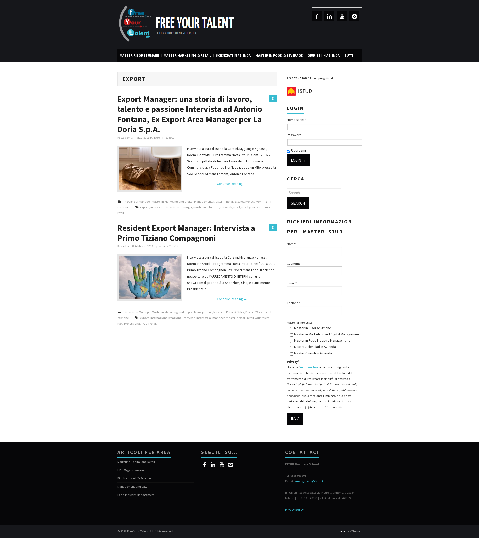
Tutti (349, 55)
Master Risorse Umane (139, 55)
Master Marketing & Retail (187, 55)
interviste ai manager (178, 207)
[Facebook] (317, 16)
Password (294, 135)
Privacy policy (294, 509)
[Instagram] (354, 16)
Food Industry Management (135, 495)
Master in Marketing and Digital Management (182, 201)
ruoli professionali (129, 323)
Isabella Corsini (168, 246)
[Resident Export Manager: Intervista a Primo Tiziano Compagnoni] (150, 277)
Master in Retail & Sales (228, 201)
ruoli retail (150, 323)
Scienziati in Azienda (233, 55)
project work (223, 207)
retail (236, 207)
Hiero (341, 531)
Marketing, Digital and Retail (136, 462)
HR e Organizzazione (131, 470)
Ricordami (298, 150)
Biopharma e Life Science (134, 478)
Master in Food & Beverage (279, 55)
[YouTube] (342, 16)
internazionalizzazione (165, 318)
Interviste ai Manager (136, 201)
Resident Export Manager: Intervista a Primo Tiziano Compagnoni (186, 233)
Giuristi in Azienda (323, 55)
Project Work (253, 201)
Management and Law (132, 486)
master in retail (203, 207)
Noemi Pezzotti (164, 137)
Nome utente (296, 119)
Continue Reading (232, 183)
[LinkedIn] (329, 16)
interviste (156, 207)
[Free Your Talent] (178, 24)
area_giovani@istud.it (309, 481)
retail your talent (252, 207)
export (144, 207)
